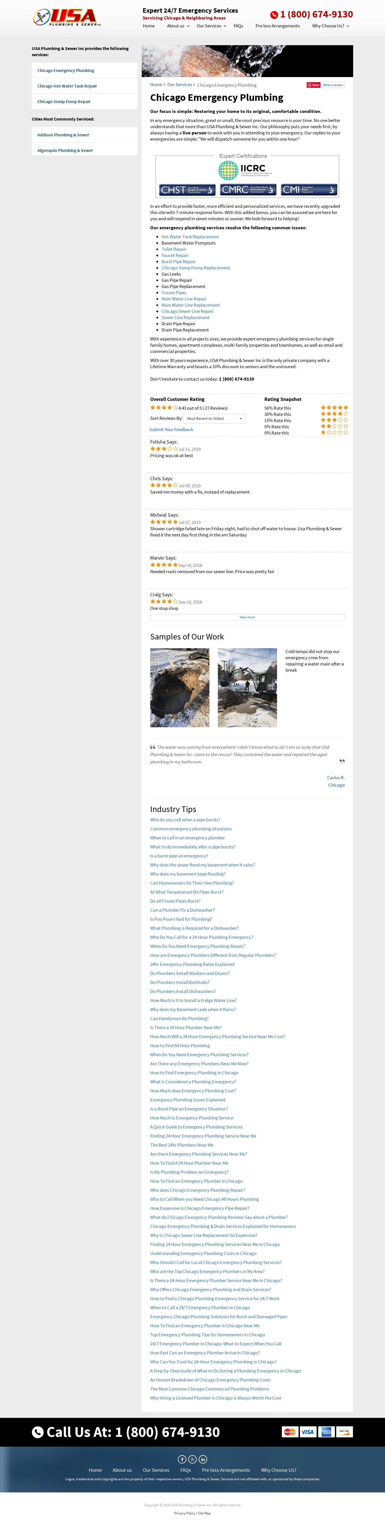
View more (247, 617)
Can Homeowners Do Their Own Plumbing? (192, 883)
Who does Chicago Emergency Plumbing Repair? (197, 1190)
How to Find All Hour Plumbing (180, 1045)
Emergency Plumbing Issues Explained (187, 1100)
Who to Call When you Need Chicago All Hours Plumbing (204, 1199)
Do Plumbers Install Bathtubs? (179, 982)
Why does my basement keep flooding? (187, 874)
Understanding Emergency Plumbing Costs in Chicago (203, 1253)
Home (149, 26)
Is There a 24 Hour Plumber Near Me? (186, 1027)
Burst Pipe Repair (178, 261)
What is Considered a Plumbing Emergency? (193, 1082)
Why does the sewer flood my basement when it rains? (202, 865)
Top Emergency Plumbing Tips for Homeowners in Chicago (207, 1334)
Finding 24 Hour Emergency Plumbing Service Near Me (203, 1136)
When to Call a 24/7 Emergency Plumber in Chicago (200, 1307)
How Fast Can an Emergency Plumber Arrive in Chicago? (205, 1353)
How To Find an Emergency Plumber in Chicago (196, 1181)
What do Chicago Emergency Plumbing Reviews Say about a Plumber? (219, 1217)
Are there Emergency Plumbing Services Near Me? (198, 1154)
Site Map (204, 1513)
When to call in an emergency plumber (187, 838)
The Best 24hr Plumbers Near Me (181, 1145)
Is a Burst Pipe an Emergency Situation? (189, 1109)
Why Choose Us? (328, 26)
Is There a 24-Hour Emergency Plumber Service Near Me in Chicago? (216, 1280)
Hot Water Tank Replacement (190, 236)
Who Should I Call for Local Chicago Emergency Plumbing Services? (216, 1262)
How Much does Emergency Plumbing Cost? (193, 1091)
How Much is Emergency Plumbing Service (191, 1118)
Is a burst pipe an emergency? (179, 856)
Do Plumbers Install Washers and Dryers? (190, 973)
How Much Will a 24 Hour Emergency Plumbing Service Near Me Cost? (217, 1036)
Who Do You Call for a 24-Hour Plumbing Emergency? (201, 937)
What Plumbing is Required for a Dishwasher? (194, 928)
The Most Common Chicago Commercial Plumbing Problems (209, 1389)
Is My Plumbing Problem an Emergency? (189, 1172)
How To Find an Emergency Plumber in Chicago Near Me (205, 1325)
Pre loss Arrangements (278, 26)
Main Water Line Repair (184, 299)
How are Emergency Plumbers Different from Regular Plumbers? (213, 955)
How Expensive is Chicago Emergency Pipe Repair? (199, 1208)
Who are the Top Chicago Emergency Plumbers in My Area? (207, 1271)
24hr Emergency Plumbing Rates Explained (192, 964)
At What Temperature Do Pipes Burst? (187, 892)
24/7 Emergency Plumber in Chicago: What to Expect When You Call (215, 1344)
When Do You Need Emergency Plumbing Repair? (197, 946)
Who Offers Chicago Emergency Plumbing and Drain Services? (210, 1289)
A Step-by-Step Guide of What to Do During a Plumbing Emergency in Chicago (225, 1371)
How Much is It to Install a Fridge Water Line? (193, 1000)
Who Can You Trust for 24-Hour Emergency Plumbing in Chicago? (213, 1362)
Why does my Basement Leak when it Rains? (193, 1009)
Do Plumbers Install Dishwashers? (183, 991)
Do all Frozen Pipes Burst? (175, 901)
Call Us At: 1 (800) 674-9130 (133, 1431)
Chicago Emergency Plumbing (65, 70)
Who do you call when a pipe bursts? (185, 820)
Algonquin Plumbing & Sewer (65, 150)
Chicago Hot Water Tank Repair (67, 86)
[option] (247, 688)
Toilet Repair (173, 249)
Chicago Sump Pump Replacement (195, 268)
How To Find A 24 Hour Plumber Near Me (189, 1163)
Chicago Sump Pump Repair (63, 101)
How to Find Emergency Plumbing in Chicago (194, 1072)
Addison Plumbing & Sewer (63, 134)
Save (315, 85)
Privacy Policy (184, 1513)
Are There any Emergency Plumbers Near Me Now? (199, 1063)
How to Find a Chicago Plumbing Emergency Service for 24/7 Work (214, 1298)
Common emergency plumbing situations (191, 829)
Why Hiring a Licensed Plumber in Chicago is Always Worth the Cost (215, 1398)
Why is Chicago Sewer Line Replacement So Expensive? (203, 1235)
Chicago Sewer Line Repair (187, 311)
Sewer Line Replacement (185, 317)
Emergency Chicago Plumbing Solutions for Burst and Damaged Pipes (218, 1316)
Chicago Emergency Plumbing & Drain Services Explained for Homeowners (223, 1226)
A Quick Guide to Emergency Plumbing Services (196, 1127)
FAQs (238, 26)
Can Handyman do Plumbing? (179, 1018)
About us (175, 26)
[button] (188, 26)
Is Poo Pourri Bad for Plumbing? (181, 919)
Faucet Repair (175, 255)
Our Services (209, 26)
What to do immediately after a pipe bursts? (192, 847)
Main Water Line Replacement (190, 305)
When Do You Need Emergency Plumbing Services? (199, 1054)
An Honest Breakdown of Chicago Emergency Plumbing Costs (210, 1380)
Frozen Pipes (173, 292)
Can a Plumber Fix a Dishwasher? (182, 910)
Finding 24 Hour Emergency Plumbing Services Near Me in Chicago (215, 1244)
